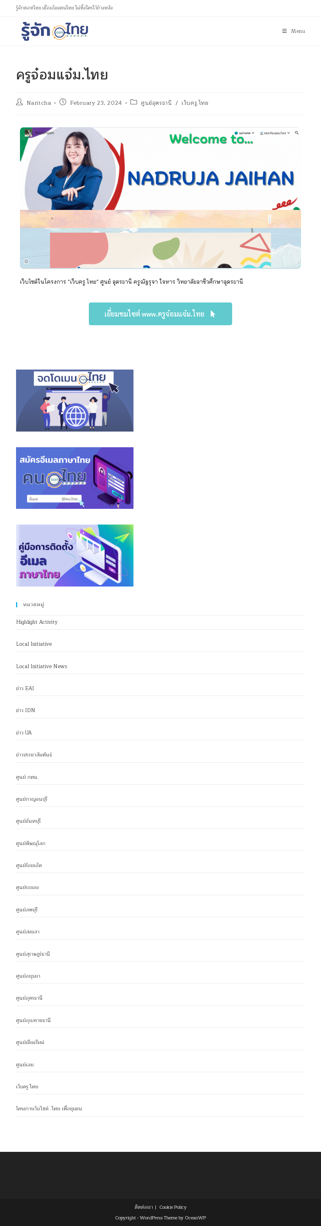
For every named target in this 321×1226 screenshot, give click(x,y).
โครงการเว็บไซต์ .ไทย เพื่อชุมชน (49, 1108)
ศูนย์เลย (25, 1064)
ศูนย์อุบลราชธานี (33, 1020)
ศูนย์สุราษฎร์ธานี (33, 954)
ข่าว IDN (25, 710)
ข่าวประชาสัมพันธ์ (34, 755)
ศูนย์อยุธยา (28, 976)
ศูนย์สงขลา (28, 931)
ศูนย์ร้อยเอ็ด (29, 865)
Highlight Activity (37, 622)
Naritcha (39, 102)
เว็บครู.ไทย (195, 102)
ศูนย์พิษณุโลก (30, 843)
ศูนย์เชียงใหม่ (30, 1042)
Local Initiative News (41, 666)
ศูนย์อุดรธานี (156, 102)
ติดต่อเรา (144, 1207)
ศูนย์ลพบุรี (27, 909)
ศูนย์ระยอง (27, 887)
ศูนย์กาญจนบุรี (31, 799)
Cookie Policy (173, 1207)
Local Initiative (34, 644)
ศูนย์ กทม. (27, 777)
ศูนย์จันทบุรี (28, 821)
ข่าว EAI (25, 688)
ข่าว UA (24, 733)
